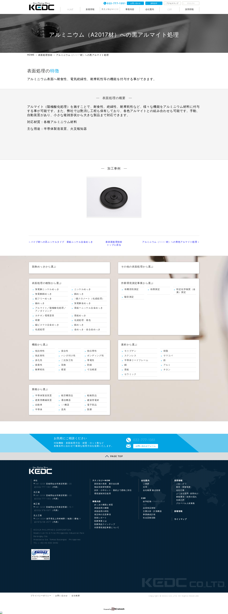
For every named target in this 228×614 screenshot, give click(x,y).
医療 (89, 409)
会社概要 (76, 595)
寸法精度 (92, 369)
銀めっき (79, 324)
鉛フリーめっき (43, 298)
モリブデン (130, 350)
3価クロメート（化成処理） (89, 298)
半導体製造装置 (43, 395)
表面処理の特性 (101, 511)
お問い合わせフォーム (146, 446)
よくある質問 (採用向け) (187, 493)
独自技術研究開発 (102, 487)
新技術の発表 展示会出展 (106, 484)
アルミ (167, 364)
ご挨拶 (146, 484)
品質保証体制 (149, 508)
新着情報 (90, 9)
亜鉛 (126, 369)
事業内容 (129, 9)
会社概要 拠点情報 (151, 490)
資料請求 (153, 3)
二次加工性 (67, 360)
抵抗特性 (40, 350)
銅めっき (79, 293)
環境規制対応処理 (102, 493)
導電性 (90, 360)
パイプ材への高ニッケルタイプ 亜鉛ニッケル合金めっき (61, 241)
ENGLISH (190, 3)
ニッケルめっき (82, 289)
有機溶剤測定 (131, 289)
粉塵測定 (155, 289)
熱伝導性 (92, 350)
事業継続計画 (149, 514)
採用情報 (189, 9)
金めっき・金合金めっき (87, 329)
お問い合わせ (135, 3)
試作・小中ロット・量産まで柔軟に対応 (113, 490)
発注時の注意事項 (102, 514)
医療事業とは (100, 521)
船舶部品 (92, 395)
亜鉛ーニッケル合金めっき (88, 307)
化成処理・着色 (82, 320)
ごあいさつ (181, 484)
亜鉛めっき (80, 315)
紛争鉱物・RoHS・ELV (154, 501)
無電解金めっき (82, 303)
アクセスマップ (172, 3)
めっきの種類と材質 (103, 504)
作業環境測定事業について (106, 527)
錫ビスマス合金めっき (47, 324)
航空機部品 (67, 395)
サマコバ (168, 355)
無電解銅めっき (43, 293)
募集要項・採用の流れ (186, 497)
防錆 (89, 364)
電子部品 (92, 404)
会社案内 (149, 9)
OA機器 (65, 404)
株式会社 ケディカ (41, 6)
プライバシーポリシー (41, 595)
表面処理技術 (45, 55)
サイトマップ (180, 519)
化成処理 (40, 329)
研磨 (37, 320)
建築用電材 (93, 400)
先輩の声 (180, 500)
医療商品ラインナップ (104, 524)
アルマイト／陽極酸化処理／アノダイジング (50, 309)
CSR (169, 9)
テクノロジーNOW (109, 9)
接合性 (64, 350)
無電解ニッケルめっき (47, 289)
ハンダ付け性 (68, 355)
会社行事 (180, 490)
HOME (70, 9)
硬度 (63, 369)
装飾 (63, 364)
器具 (63, 409)
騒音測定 (129, 296)
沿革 (145, 487)
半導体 (38, 409)
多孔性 (38, 360)
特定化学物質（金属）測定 (185, 290)
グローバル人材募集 (185, 503)
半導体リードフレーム (136, 360)
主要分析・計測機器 (152, 511)
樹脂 (165, 350)
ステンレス (130, 355)
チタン (167, 369)
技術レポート (100, 518)
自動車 (38, 404)
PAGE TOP (116, 456)
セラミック (130, 374)
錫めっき (40, 303)
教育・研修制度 (183, 487)
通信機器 (66, 400)
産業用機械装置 (43, 400)
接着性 (38, 364)
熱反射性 (40, 355)
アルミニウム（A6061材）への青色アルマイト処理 (170, 241)
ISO (145, 504)
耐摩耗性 (40, 369)
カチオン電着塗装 (44, 315)
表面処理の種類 (101, 508)
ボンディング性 (95, 355)
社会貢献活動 (149, 518)
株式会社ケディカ (40, 470)
